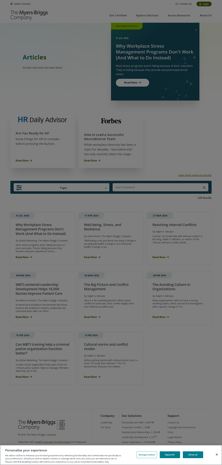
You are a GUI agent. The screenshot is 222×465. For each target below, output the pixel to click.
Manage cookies (147, 454)
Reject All (170, 454)
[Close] (216, 454)
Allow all (192, 454)
